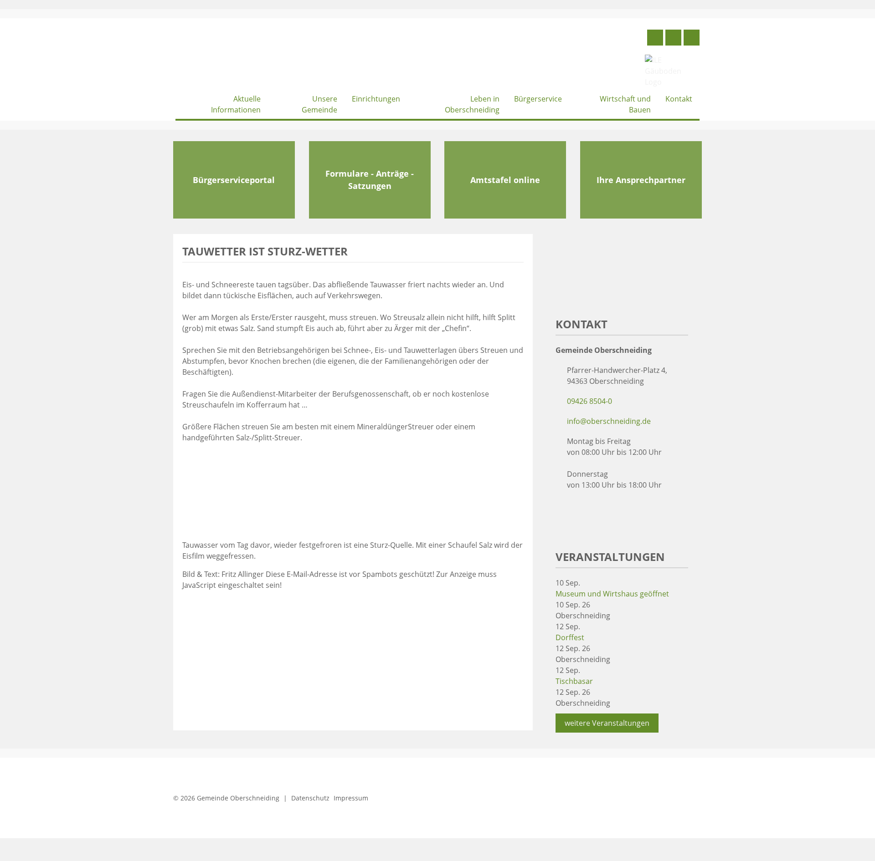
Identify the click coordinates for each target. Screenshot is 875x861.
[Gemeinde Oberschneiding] (243, 57)
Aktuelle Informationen (236, 104)
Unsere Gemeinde (319, 104)
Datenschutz (310, 798)
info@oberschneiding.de (609, 421)
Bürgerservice (538, 99)
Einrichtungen (376, 99)
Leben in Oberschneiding (472, 104)
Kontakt (678, 99)
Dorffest (570, 637)
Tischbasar (574, 681)
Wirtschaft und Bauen (625, 104)
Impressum (351, 798)
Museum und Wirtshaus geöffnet (612, 594)
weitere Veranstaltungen (607, 723)
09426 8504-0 (589, 401)
